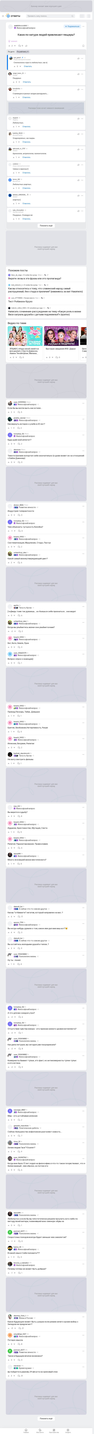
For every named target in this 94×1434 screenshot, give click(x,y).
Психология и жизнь (27, 957)
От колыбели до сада (35, 308)
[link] (25, 343)
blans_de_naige (16, 275)
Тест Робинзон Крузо (20, 301)
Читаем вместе (29, 298)
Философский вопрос (26, 28)
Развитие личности (27, 507)
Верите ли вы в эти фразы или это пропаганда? (34, 278)
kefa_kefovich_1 (16, 285)
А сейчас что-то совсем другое (33, 909)
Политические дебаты (29, 1128)
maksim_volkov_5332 (18, 308)
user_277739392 (16, 298)
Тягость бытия (25, 608)
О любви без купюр (30, 275)
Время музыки (25, 1368)
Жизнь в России (26, 1318)
